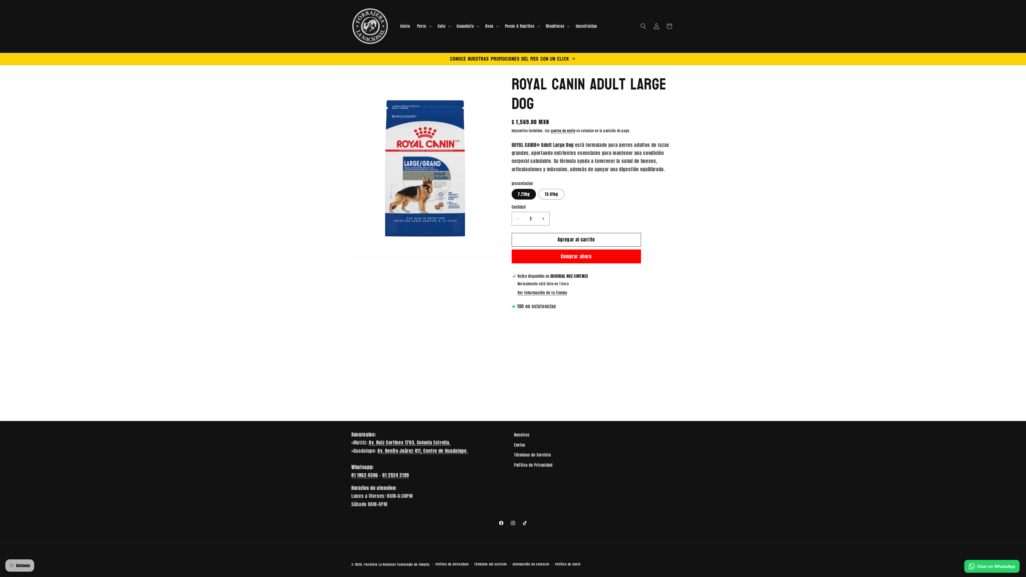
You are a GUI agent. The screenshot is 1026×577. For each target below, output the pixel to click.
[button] (424, 26)
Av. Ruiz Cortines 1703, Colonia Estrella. (409, 442)
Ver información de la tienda (542, 293)
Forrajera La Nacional (380, 564)
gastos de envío (563, 130)
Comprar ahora (576, 256)
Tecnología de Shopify (413, 564)
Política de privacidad (452, 564)
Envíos (519, 445)
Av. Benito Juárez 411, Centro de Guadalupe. (423, 450)
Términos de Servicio (532, 455)
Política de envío (568, 564)
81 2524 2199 (395, 475)
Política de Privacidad (533, 465)
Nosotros (521, 435)
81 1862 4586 (364, 475)
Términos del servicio (490, 564)
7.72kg (524, 194)
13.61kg (551, 194)
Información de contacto (531, 564)
